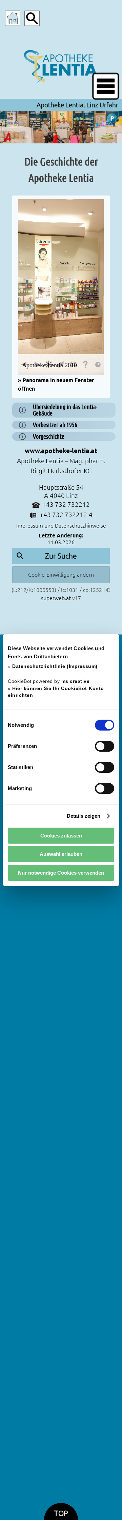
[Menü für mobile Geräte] (106, 86)
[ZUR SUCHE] (32, 18)
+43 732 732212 (66, 504)
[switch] (104, 746)
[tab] (61, 410)
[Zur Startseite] (12, 18)
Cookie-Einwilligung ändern (61, 574)
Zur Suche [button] (61, 556)
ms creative (75, 681)
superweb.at (56, 598)
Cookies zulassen (61, 836)
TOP (61, 1513)
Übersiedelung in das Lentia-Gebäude (65, 410)
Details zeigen (83, 816)
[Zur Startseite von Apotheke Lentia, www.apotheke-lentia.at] (61, 64)
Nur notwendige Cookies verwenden (61, 873)
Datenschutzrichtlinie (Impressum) (55, 666)
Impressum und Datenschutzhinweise (61, 525)
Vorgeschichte (48, 436)
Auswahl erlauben (61, 854)
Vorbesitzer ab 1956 (55, 425)
